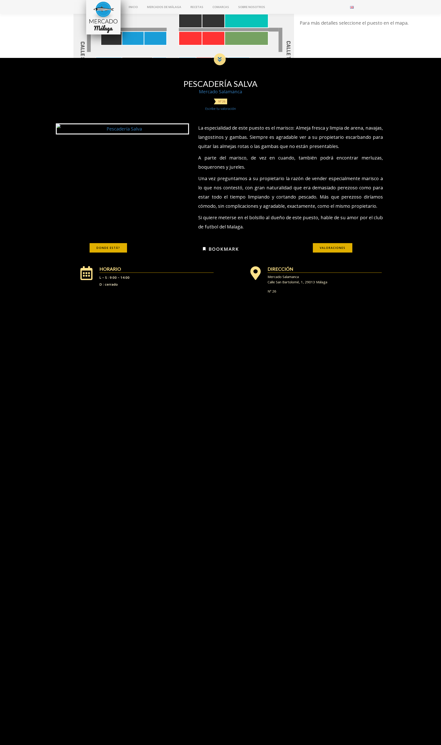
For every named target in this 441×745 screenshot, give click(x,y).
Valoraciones (332, 248)
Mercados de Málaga (164, 7)
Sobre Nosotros (251, 7)
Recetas (196, 7)
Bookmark (223, 249)
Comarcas (220, 7)
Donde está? (108, 248)
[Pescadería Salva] (122, 128)
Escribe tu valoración (220, 108)
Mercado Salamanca (220, 91)
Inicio (133, 7)
